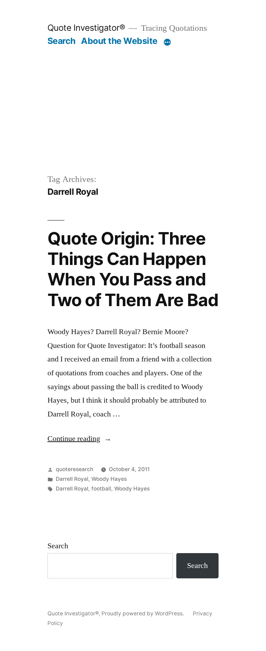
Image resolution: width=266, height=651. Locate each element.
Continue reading (79, 438)
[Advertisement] (133, 121)
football (101, 488)
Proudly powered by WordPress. (143, 613)
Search (61, 41)
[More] (167, 42)
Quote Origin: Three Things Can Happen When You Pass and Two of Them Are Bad (132, 269)
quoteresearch (74, 469)
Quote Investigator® (86, 27)
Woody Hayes (109, 479)
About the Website (119, 41)
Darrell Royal (72, 479)
